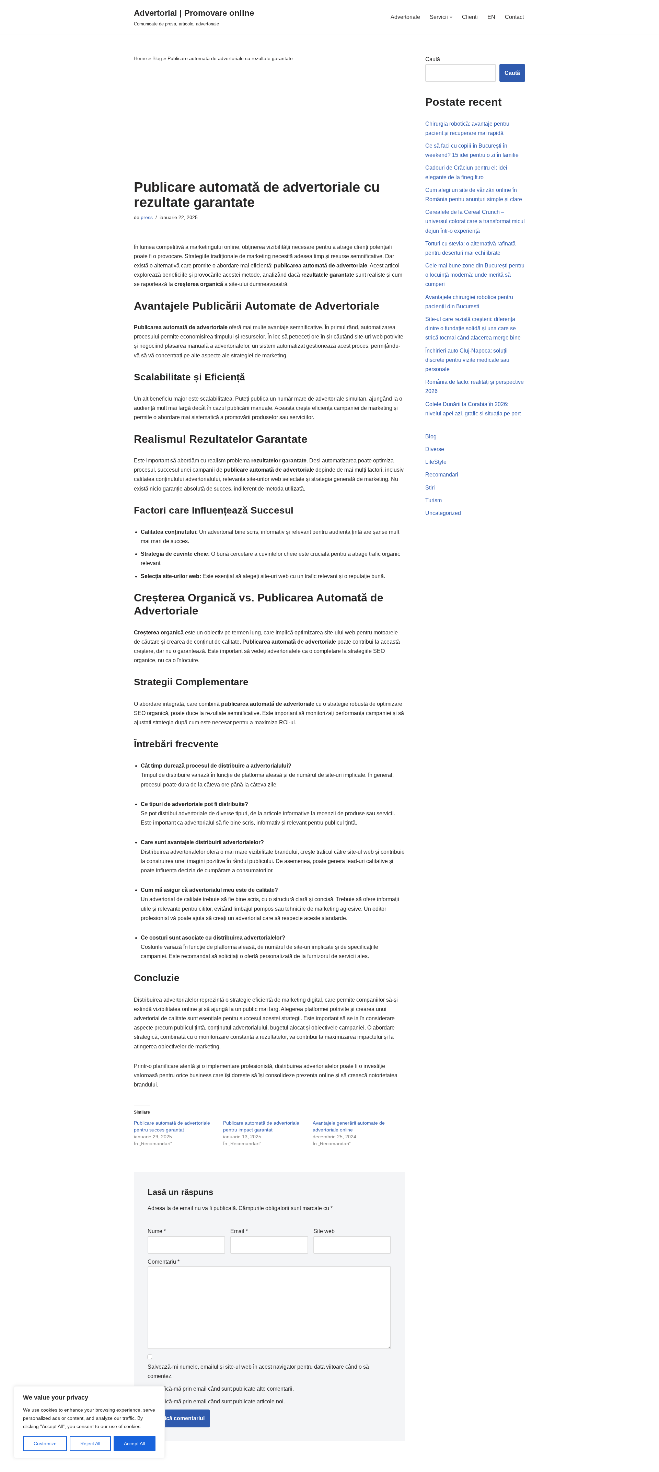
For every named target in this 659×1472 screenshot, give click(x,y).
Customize (45, 1443)
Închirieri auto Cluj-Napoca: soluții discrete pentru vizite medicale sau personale (467, 360)
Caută (432, 59)
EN (491, 17)
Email (239, 1231)
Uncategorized (443, 513)
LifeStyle (436, 462)
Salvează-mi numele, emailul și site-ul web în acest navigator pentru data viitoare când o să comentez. (258, 1371)
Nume (157, 1231)
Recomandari (441, 475)
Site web (324, 1231)
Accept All (134, 1443)
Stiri (430, 488)
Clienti (470, 17)
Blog (157, 58)
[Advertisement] (269, 121)
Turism (433, 500)
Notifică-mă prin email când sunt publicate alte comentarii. (223, 1389)
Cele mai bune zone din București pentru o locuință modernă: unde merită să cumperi (474, 275)
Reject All (90, 1443)
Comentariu (164, 1262)
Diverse (434, 449)
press (147, 217)
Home (140, 58)
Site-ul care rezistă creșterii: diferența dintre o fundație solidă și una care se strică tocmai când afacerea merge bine (473, 328)
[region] (89, 1422)
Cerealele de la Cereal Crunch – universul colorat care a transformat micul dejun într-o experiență (475, 221)
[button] (451, 17)
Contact (514, 17)
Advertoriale (405, 17)
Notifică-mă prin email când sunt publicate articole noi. (219, 1401)
